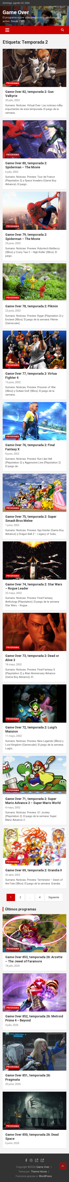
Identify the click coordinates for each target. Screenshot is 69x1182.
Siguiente (53, 897)
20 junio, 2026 (13, 1084)
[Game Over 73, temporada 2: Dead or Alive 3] (34, 632)
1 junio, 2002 (12, 525)
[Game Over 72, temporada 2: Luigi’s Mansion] (34, 703)
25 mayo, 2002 (13, 593)
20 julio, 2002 (12, 100)
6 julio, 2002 (11, 171)
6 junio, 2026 (12, 1143)
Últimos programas (20, 909)
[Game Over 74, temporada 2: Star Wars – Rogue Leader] (34, 560)
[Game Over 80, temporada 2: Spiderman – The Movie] (34, 139)
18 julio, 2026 (12, 965)
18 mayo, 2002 (13, 664)
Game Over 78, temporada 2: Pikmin (31, 306)
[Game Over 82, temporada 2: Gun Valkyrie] (34, 68)
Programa (12, 83)
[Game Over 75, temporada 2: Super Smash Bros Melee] (34, 493)
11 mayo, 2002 (13, 735)
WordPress (45, 1176)
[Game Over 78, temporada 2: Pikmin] (34, 282)
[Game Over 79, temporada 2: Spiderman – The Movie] (34, 211)
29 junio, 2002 (13, 243)
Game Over (16, 12)
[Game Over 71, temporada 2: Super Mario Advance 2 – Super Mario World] (34, 775)
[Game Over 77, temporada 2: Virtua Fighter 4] (34, 349)
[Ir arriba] (62, 1166)
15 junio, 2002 (13, 382)
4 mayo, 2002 (12, 807)
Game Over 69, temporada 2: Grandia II (33, 870)
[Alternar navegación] (7, 30)
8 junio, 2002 (12, 453)
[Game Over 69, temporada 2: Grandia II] (34, 846)
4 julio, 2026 (11, 1025)
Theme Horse (39, 1171)
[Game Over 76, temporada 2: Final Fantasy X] (34, 421)
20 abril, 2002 (12, 874)
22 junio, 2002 (13, 310)
